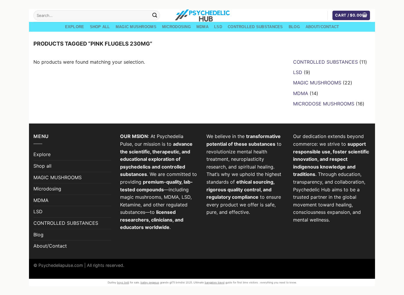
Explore (74, 27)
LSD (218, 27)
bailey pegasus (149, 282)
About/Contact (322, 27)
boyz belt (123, 282)
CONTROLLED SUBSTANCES (255, 27)
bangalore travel (214, 282)
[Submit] (155, 15)
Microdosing (176, 27)
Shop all (100, 27)
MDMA (202, 27)
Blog (294, 27)
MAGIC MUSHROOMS (136, 27)
